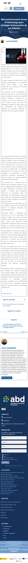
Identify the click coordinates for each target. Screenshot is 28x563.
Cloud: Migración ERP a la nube (8, 504)
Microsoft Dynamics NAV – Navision (9, 476)
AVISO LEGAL (4, 549)
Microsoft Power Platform (7, 492)
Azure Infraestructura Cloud (7, 481)
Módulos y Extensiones (6, 474)
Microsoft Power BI (5, 493)
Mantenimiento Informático (7, 510)
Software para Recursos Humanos (9, 490)
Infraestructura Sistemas (7, 483)
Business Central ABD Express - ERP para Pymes (13, 478)
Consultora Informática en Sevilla (14, 542)
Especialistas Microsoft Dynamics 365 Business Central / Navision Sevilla (14, 543)
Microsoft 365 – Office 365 (7, 479)
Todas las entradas (7, 377)
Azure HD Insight (7, 324)
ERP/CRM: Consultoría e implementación (11, 502)
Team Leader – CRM (6, 488)
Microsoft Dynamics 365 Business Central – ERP (12, 472)
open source (20, 326)
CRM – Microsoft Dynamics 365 (8, 486)
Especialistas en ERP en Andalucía (14, 545)
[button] (24, 299)
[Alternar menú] (20, 3)
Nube (15, 326)
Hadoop (11, 326)
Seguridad (3, 515)
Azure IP (14, 324)
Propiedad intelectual (8, 327)
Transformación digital (6, 507)
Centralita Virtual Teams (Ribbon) (9, 485)
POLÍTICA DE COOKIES (14, 549)
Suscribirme (5, 462)
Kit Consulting (4, 517)
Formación (3, 512)
